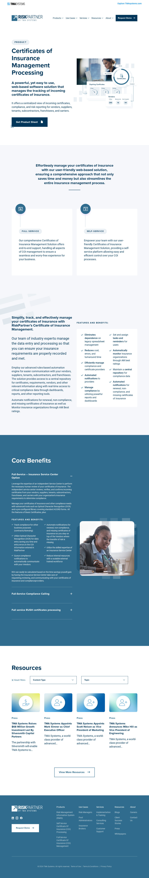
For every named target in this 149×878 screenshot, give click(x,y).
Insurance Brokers (83, 827)
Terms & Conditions (90, 866)
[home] (27, 18)
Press (117, 828)
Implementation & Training (103, 813)
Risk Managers (85, 812)
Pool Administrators (85, 819)
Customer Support (100, 830)
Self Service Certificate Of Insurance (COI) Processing (63, 827)
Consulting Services (101, 822)
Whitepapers (120, 834)
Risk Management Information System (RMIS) (65, 815)
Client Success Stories (118, 820)
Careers (133, 812)
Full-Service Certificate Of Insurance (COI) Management (63, 841)
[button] (58, 18)
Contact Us (133, 819)
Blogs (117, 812)
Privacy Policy (106, 866)
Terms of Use (76, 866)
